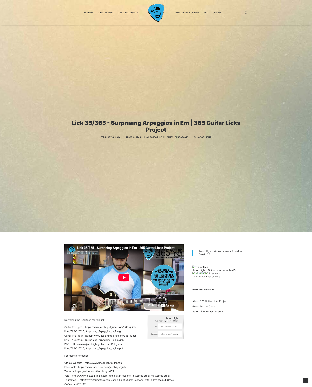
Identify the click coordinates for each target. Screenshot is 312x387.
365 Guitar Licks (127, 12)
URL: (156, 326)
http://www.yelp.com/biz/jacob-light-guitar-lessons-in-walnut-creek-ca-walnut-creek (121, 375)
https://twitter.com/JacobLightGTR (94, 371)
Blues (170, 137)
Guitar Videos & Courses (186, 12)
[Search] (246, 12)
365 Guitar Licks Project (143, 137)
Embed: (154, 334)
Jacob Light (204, 137)
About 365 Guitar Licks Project (210, 301)
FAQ (206, 12)
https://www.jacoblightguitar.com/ (104, 362)
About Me (89, 12)
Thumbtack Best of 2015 (206, 276)
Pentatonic (181, 137)
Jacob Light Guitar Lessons (207, 311)
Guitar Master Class (203, 306)
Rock (162, 137)
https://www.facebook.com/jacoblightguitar (102, 367)
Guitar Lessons (106, 12)
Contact (217, 12)
